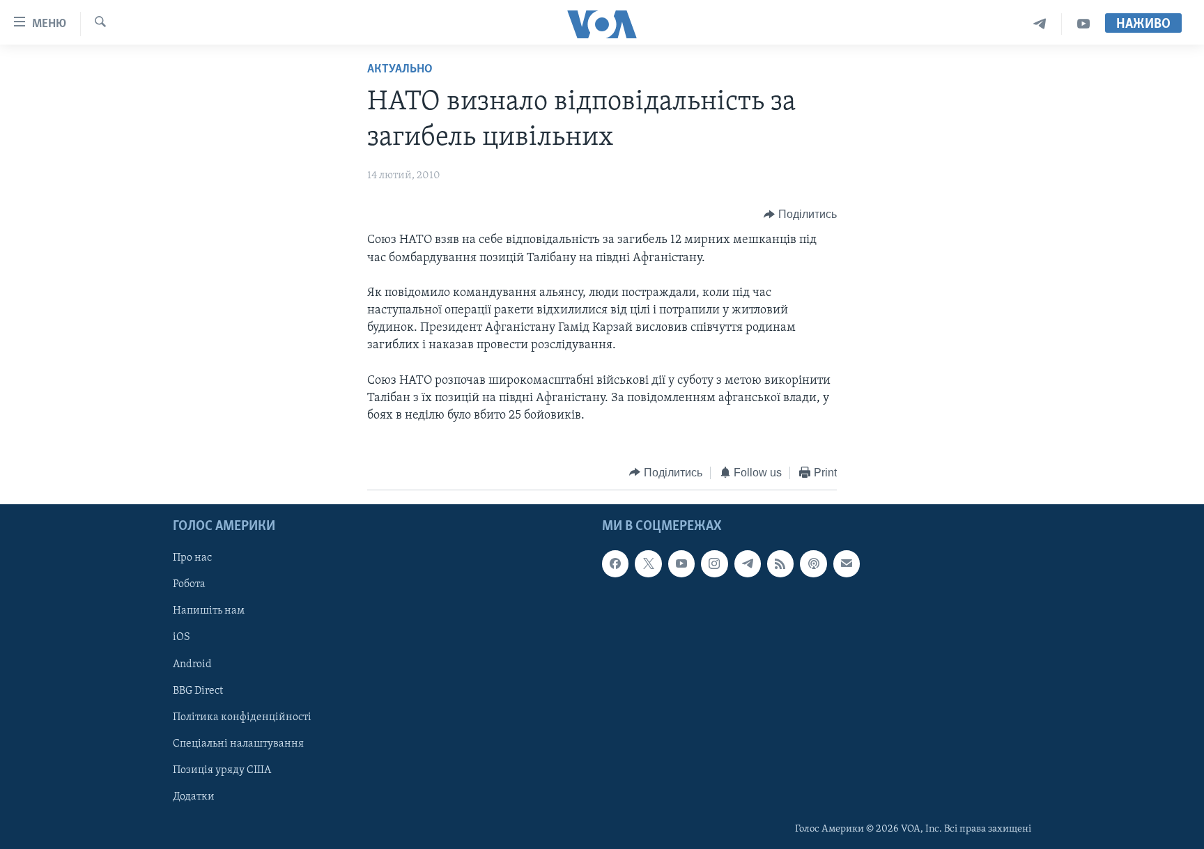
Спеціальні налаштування (238, 743)
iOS (181, 638)
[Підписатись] (846, 563)
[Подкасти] (813, 563)
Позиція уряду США (222, 770)
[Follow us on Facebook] (615, 563)
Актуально (400, 69)
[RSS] (780, 563)
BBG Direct (198, 690)
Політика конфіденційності (242, 717)
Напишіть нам (209, 611)
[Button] (800, 214)
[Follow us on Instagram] (714, 563)
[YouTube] (1083, 24)
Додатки (194, 796)
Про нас (192, 557)
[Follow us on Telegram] (747, 563)
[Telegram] (1040, 24)
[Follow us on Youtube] (681, 563)
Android (192, 664)
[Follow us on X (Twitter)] (648, 563)
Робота (189, 585)
